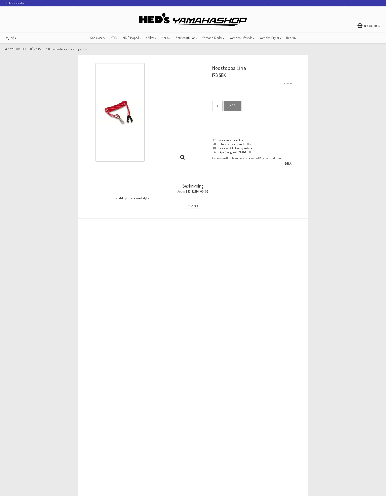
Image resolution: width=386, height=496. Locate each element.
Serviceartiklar (185, 38)
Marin (165, 38)
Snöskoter (97, 38)
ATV (113, 38)
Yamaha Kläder (212, 38)
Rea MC (291, 38)
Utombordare (56, 49)
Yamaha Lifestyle (241, 38)
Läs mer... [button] (288, 83)
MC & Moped (131, 38)
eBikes (150, 38)
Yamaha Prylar (269, 38)
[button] (370, 26)
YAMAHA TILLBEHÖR (22, 49)
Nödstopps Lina (77, 49)
